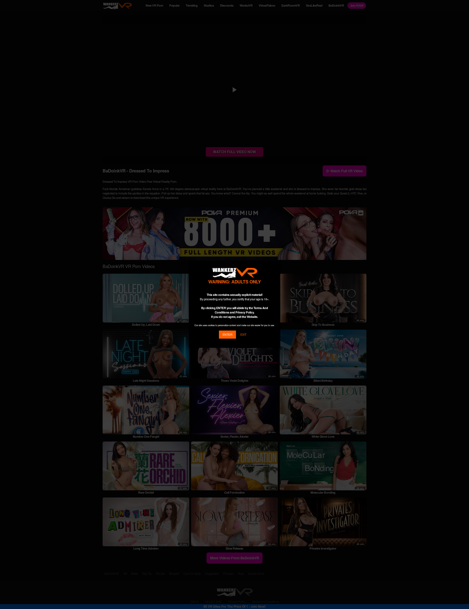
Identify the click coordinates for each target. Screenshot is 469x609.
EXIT (243, 334)
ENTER (227, 334)
